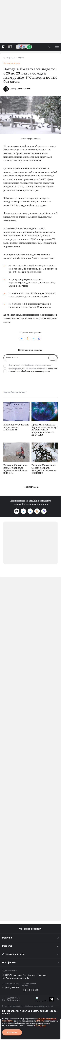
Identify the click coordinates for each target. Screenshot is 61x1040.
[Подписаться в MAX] (44, 511)
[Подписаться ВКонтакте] (30, 511)
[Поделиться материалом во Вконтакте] (21, 338)
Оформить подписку (30, 928)
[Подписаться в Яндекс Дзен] (16, 511)
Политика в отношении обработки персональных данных (27, 1006)
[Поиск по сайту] (49, 47)
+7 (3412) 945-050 (30, 990)
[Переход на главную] (6, 47)
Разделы (7, 946)
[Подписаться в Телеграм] (23, 511)
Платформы (9, 963)
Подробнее (41, 1025)
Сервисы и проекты (13, 954)
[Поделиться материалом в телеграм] (33, 338)
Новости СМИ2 (30, 486)
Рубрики (7, 938)
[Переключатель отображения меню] (56, 47)
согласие (17, 365)
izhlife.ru (40, 1021)
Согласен (12, 1032)
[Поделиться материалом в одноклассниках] (27, 338)
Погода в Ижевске (11, 63)
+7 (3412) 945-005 (10, 987)
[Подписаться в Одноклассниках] (37, 511)
